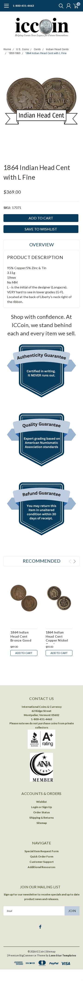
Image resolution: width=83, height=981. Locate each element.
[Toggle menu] (6, 8)
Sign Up (47, 807)
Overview (41, 244)
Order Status (41, 812)
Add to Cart (23, 653)
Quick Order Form (41, 856)
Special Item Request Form (41, 851)
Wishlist (41, 801)
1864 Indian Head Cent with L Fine (46, 53)
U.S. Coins (22, 49)
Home (7, 49)
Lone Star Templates (62, 955)
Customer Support (42, 861)
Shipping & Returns (41, 817)
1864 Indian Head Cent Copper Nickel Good (57, 638)
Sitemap (41, 823)
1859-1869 (14, 53)
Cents (37, 49)
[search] (60, 6)
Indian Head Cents (57, 49)
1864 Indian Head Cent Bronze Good (20, 636)
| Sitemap (50, 951)
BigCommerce (27, 955)
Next (74, 561)
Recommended (41, 561)
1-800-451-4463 (23, 5)
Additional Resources (41, 867)
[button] (41, 371)
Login (34, 807)
